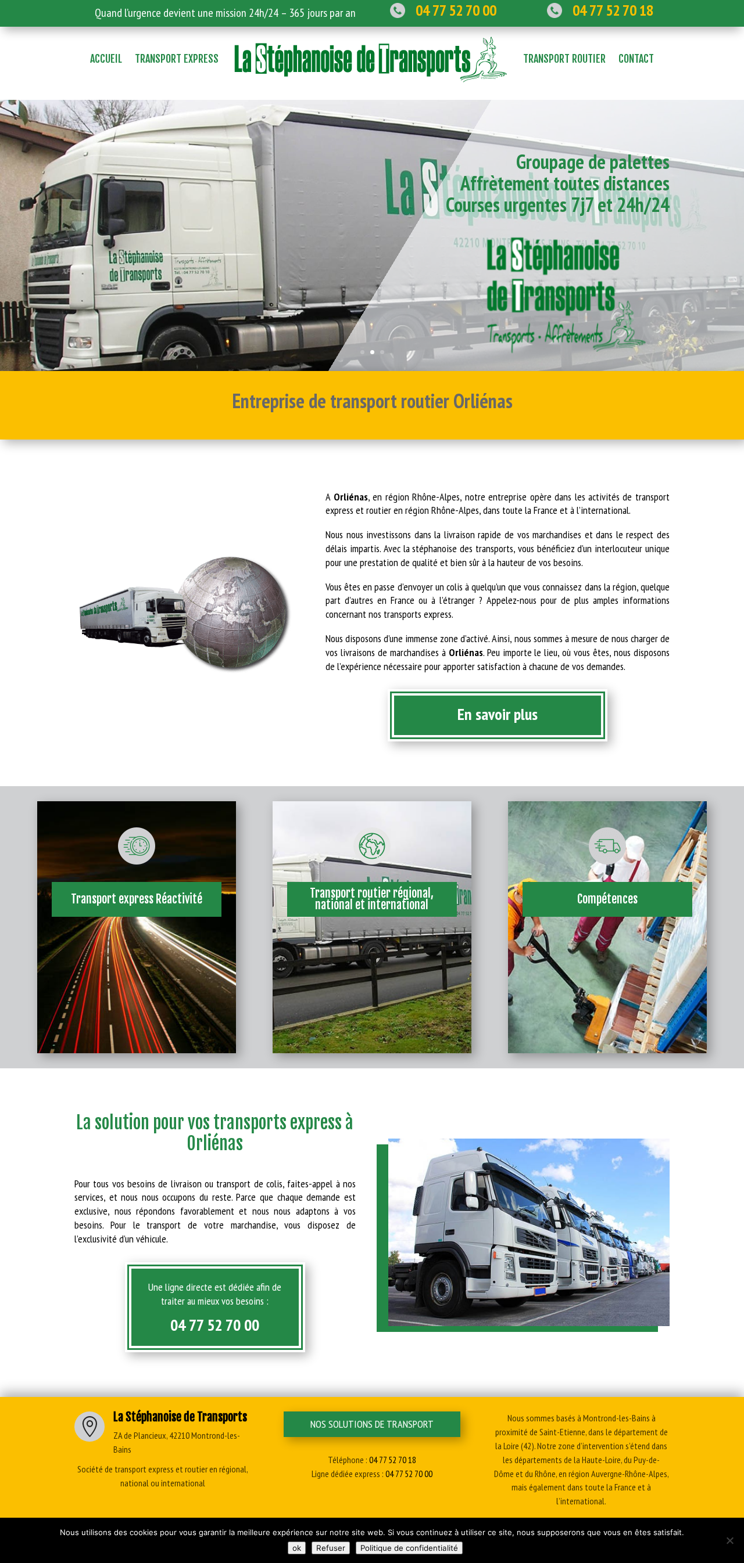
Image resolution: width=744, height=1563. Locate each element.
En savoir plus (497, 714)
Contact (636, 58)
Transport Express (177, 58)
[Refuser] (729, 1540)
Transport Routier (564, 58)
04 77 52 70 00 (214, 1324)
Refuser (330, 1548)
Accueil (106, 58)
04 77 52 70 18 (392, 1459)
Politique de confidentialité (409, 1548)
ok (296, 1548)
